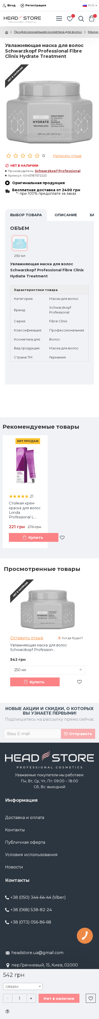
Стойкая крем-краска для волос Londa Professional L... (25, 510)
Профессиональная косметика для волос (48, 32)
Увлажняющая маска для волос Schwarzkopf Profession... (38, 647)
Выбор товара (26, 215)
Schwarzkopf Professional (57, 171)
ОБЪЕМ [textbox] (12, 987)
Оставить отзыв (26, 638)
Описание (66, 215)
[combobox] (23, 986)
